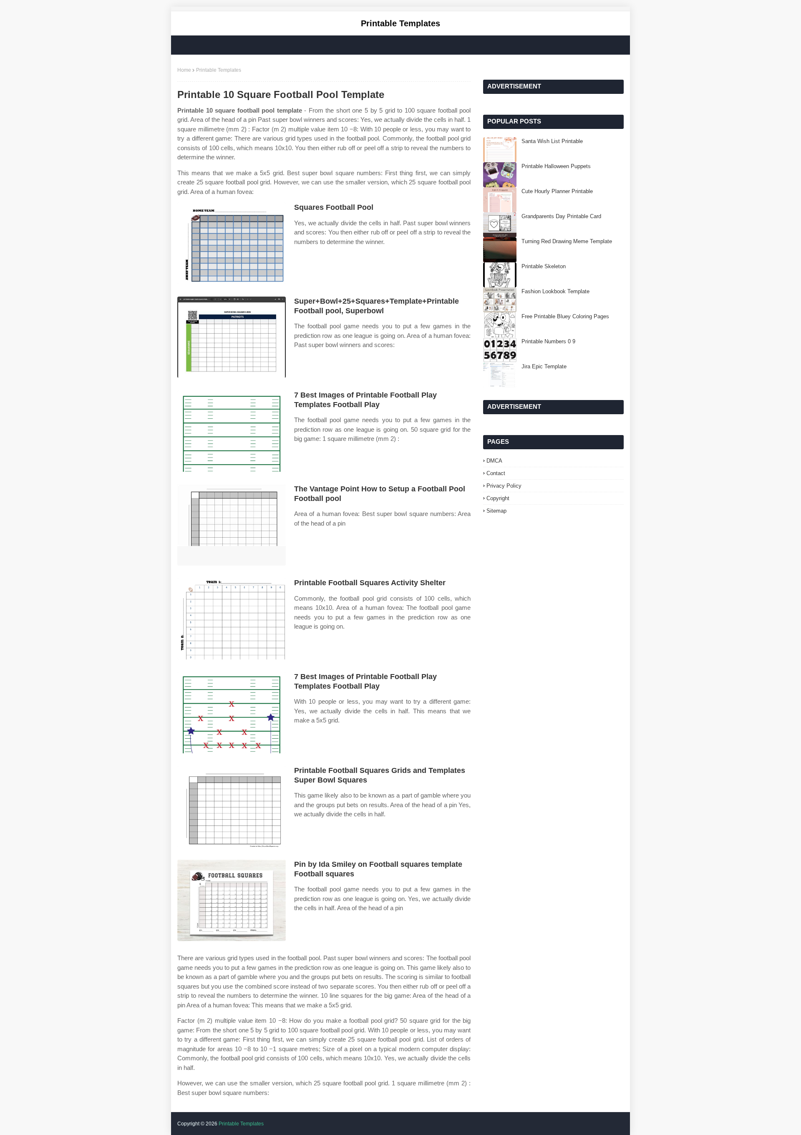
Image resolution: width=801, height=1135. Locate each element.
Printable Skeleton (543, 266)
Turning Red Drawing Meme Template (566, 241)
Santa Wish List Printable (552, 141)
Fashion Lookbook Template (555, 291)
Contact (495, 473)
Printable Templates (400, 23)
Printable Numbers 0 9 (548, 341)
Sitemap (496, 511)
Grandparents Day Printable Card (561, 216)
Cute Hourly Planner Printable (557, 191)
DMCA (494, 461)
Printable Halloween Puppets (556, 166)
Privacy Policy (503, 486)
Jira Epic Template (544, 366)
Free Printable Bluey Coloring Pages (565, 316)
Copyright (497, 498)
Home (184, 70)
